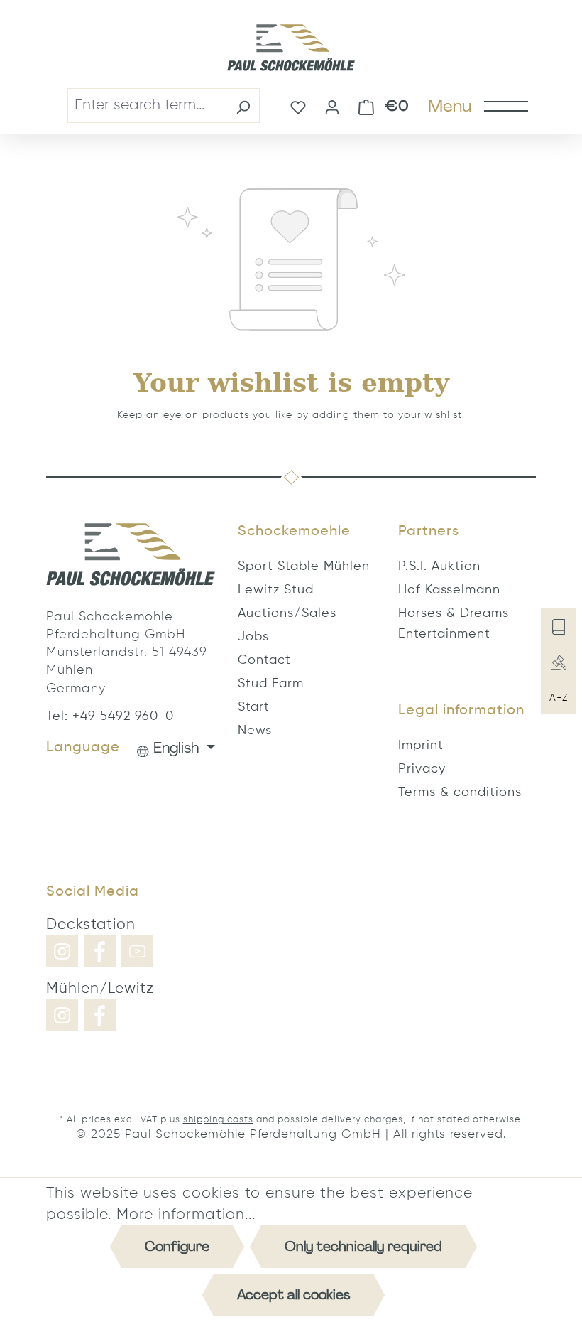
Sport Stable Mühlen (304, 566)
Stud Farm (271, 683)
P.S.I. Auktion (439, 566)
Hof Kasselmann (449, 590)
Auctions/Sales (287, 613)
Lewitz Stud (276, 590)
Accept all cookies (293, 1295)
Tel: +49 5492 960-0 (110, 716)
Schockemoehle (294, 532)
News (255, 730)
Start (254, 707)
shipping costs (218, 1119)
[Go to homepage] (291, 47)
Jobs (253, 636)
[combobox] (147, 105)
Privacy (422, 769)
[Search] (243, 105)
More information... (186, 1215)
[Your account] (332, 106)
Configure (177, 1246)
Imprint (421, 745)
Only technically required (363, 1246)
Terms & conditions (460, 792)
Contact (264, 660)
